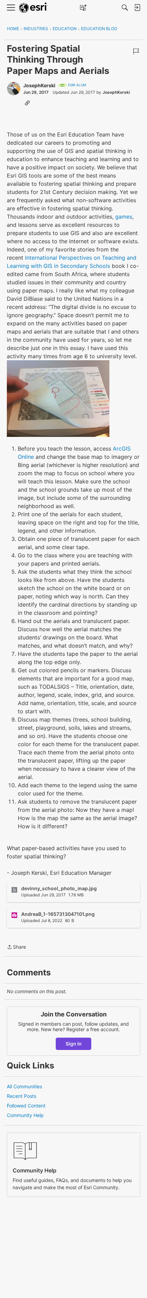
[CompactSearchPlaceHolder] (125, 7)
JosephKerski (39, 85)
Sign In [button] (74, 1044)
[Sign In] (137, 7)
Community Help (25, 1115)
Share (16, 947)
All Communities (24, 1086)
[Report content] (136, 51)
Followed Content (26, 1105)
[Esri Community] (33, 7)
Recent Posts (21, 1096)
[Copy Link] (27, 103)
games (123, 216)
